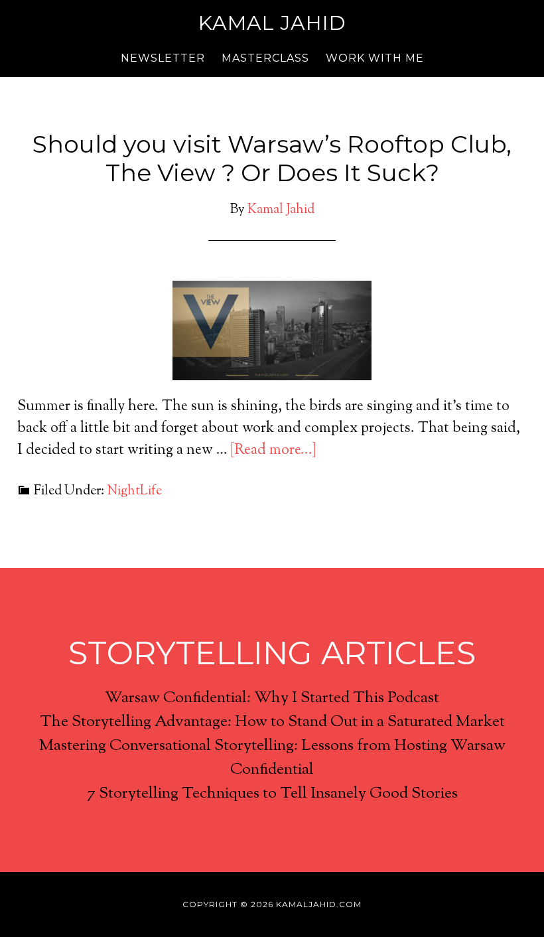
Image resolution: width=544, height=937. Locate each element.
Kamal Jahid (272, 23)
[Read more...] (273, 450)
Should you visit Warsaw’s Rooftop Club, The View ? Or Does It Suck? (272, 158)
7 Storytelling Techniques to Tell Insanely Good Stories (272, 793)
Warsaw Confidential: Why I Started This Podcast (272, 698)
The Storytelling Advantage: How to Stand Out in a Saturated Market (272, 722)
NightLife (134, 491)
